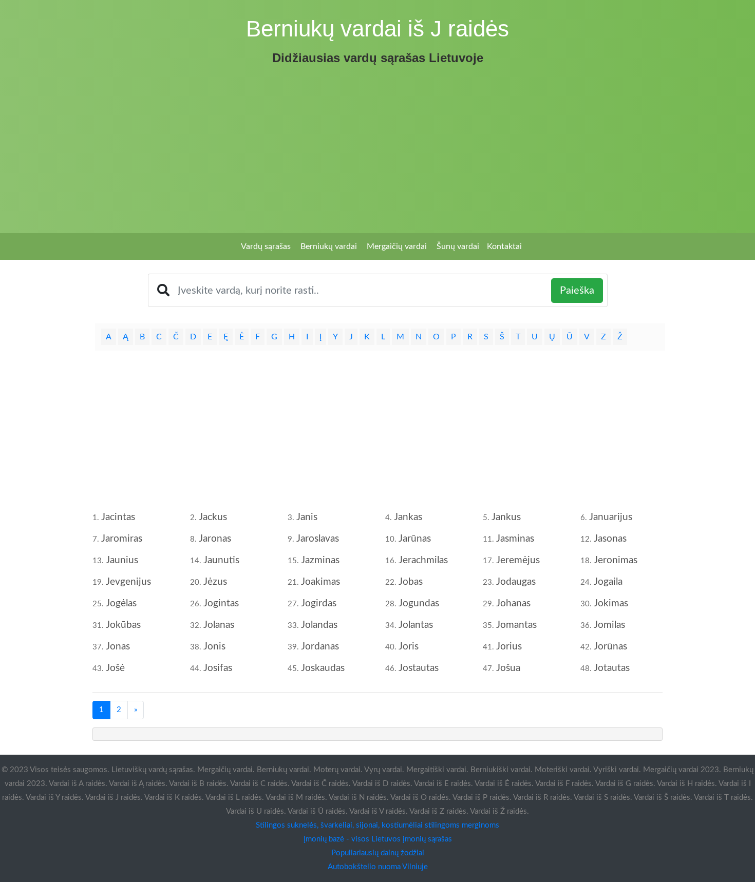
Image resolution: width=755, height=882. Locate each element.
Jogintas (221, 603)
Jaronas (215, 539)
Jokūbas (123, 625)
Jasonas (610, 539)
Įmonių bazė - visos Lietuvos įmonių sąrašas (378, 839)
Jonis (214, 646)
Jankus (506, 517)
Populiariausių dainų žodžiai (377, 853)
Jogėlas (121, 603)
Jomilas (609, 625)
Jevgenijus (128, 582)
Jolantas (416, 625)
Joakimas (320, 582)
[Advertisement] (377, 146)
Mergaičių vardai (397, 246)
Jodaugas (516, 582)
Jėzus (215, 582)
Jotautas (612, 668)
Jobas (411, 582)
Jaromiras (121, 539)
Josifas (217, 668)
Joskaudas (323, 668)
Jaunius (122, 560)
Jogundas (419, 603)
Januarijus (610, 517)
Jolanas (218, 625)
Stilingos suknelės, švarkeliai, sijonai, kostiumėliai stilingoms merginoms (377, 825)
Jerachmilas (423, 560)
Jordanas (320, 646)
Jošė (115, 668)
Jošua (508, 668)
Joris (409, 646)
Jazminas (320, 560)
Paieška (577, 290)
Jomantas (516, 625)
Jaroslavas (317, 539)
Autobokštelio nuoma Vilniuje (378, 867)
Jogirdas (318, 603)
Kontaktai (504, 246)
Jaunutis (221, 560)
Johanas (513, 603)
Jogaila (608, 582)
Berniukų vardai (328, 246)
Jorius (509, 646)
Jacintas (118, 517)
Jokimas (611, 603)
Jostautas (419, 668)
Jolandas (319, 625)
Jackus (213, 517)
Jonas (118, 646)
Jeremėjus (518, 560)
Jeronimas (615, 560)
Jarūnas (415, 539)
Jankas (408, 517)
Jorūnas (610, 646)
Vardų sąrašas (266, 246)
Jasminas (515, 539)
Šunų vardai (458, 246)
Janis (306, 517)
